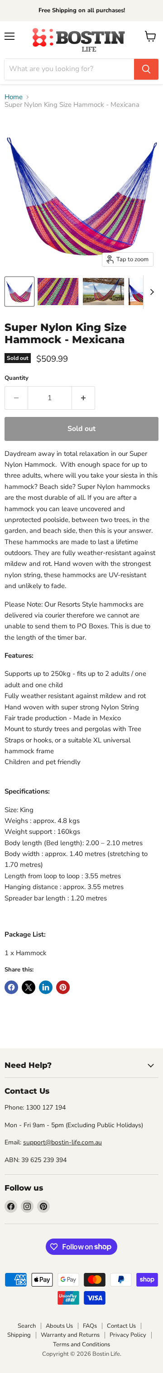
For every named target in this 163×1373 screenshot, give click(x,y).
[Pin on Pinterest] (63, 987)
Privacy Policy (128, 1335)
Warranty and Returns (70, 1335)
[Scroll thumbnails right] (150, 292)
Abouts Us (59, 1326)
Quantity (17, 378)
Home (14, 97)
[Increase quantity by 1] (83, 398)
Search (27, 1326)
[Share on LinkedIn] (46, 987)
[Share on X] (28, 987)
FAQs (90, 1326)
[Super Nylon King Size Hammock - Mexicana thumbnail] (19, 291)
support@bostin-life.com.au (62, 1142)
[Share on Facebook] (11, 987)
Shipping (19, 1335)
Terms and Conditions (81, 1344)
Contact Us (121, 1326)
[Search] (146, 69)
